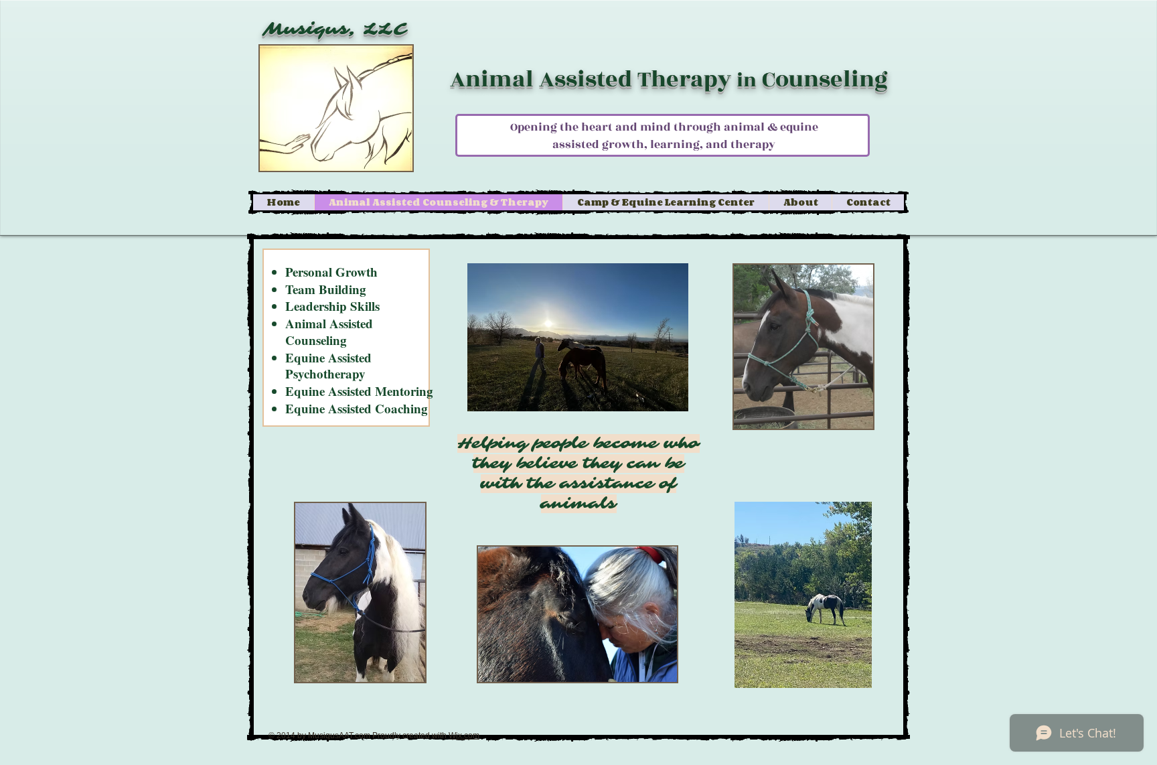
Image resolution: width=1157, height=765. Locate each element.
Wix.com (464, 735)
